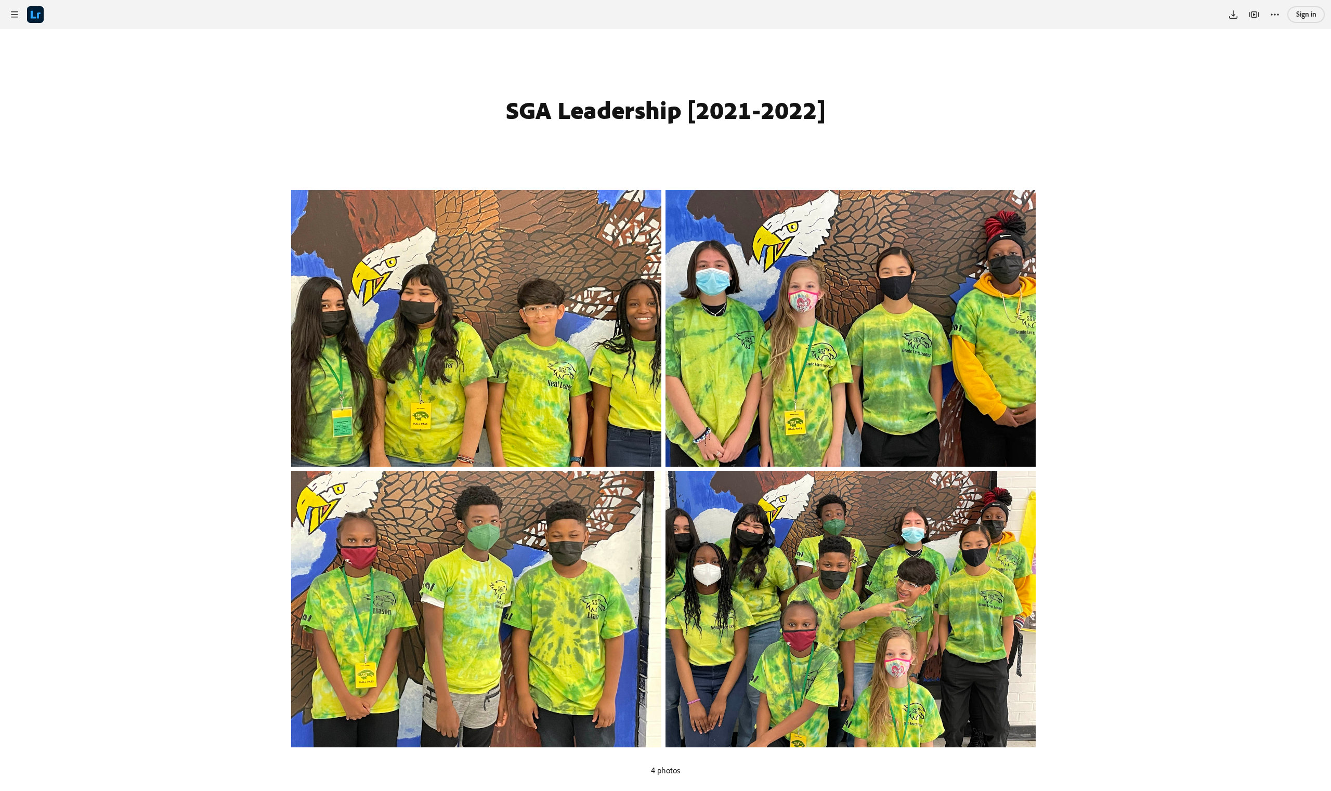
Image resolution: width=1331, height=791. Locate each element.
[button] (14, 14)
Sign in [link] (1306, 13)
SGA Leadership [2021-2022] (666, 109)
